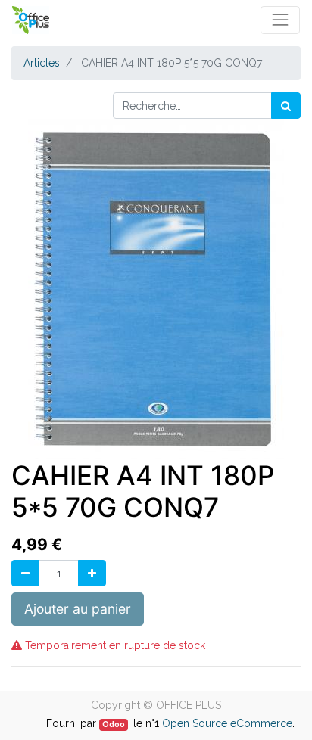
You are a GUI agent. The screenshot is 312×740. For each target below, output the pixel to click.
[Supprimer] (25, 573)
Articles (41, 63)
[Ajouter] (92, 573)
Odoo (113, 724)
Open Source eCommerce (227, 723)
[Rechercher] (286, 105)
